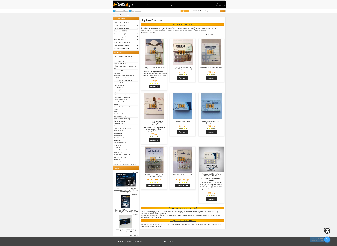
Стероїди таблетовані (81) (122, 25)
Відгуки (172, 5)
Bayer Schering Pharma (121, 97)
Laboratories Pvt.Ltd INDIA (122, 59)
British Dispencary (119, 99)
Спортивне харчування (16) (122, 48)
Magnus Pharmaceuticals (121, 128)
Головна (115, 15)
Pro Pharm (117, 73)
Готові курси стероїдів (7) (122, 42)
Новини (165, 5)
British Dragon (118, 102)
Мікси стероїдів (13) (120, 39)
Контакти (181, 5)
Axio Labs (117, 92)
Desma (116, 104)
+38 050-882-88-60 (196, 11)
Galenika (116, 111)
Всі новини (134, 235)
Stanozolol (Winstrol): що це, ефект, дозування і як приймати (126, 211)
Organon (116, 140)
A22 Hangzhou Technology (122, 80)
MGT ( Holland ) (118, 61)
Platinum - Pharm (119, 64)
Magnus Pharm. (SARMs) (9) (122, 22)
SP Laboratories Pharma (121, 154)
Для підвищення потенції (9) (123, 45)
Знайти (223, 11)
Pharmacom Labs (119, 142)
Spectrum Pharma (119, 157)
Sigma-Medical (118, 152)
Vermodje (117, 162)
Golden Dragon (118, 116)
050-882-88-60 (168, 241)
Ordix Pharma (118, 138)
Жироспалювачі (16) (120, 34)
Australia (116, 90)
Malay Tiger (117, 130)
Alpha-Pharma (118, 85)
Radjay (116, 147)
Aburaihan (117, 83)
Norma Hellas (118, 135)
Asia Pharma (117, 87)
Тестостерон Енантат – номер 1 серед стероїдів (126, 231)
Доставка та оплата (138, 5)
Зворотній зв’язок (153, 5)
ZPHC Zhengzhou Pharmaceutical (124, 164)
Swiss (115, 159)
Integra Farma (118, 123)
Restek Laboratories (120, 150)
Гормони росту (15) (120, 37)
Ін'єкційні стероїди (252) (121, 28)
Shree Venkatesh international (123, 75)
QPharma (116, 145)
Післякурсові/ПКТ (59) (120, 31)
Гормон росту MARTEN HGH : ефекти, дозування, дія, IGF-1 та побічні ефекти (126, 190)
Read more (154, 87)
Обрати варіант (154, 185)
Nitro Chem (117, 133)
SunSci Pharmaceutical (120, 78)
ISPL (115, 126)
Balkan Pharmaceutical (120, 95)
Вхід (185, 11)
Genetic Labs (117, 114)
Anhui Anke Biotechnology (122, 56)
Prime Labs (117, 71)
